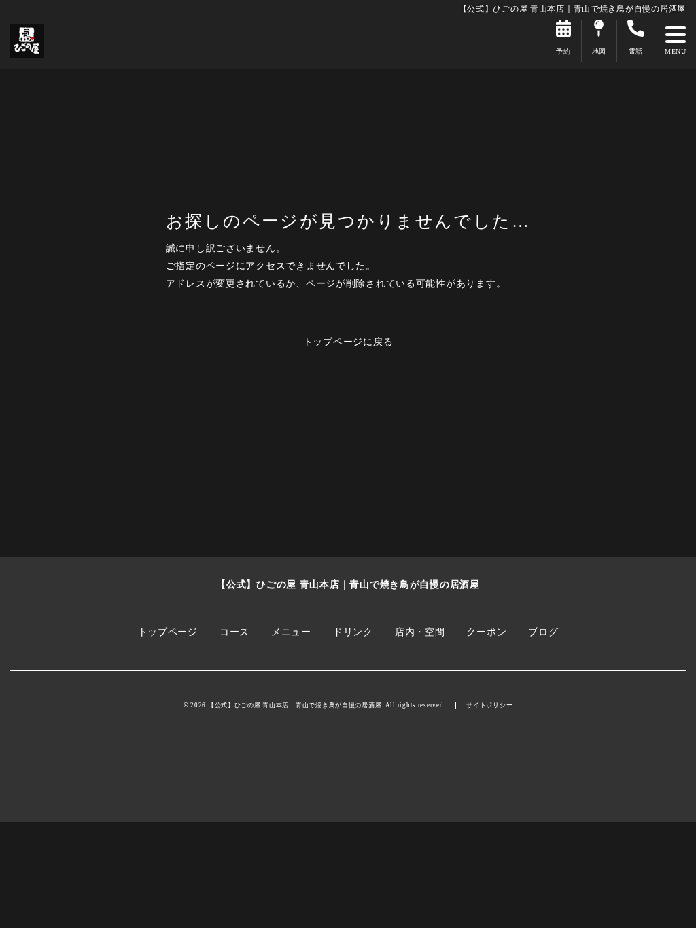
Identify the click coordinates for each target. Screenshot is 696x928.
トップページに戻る (348, 341)
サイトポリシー (489, 705)
